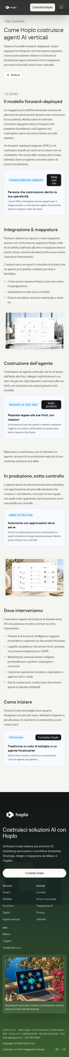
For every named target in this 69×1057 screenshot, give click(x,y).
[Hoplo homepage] (17, 814)
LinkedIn (41, 919)
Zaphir (6, 912)
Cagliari (7, 941)
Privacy (40, 912)
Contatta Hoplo (34, 873)
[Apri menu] (61, 7)
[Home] (11, 7)
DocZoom (8, 905)
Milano (6, 934)
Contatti (41, 892)
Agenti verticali (11, 919)
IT (57, 1049)
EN (64, 1049)
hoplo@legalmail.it (13, 1037)
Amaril (6, 892)
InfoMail (7, 899)
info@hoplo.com (12, 947)
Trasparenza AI (44, 905)
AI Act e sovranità (46, 899)
